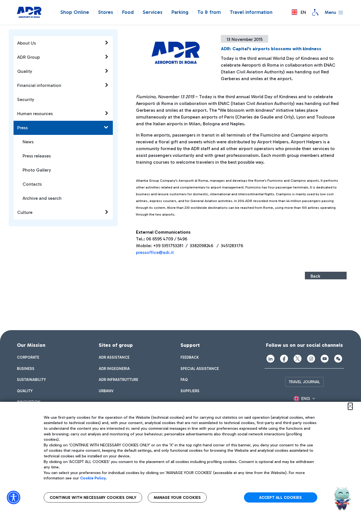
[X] (297, 359)
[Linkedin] (270, 359)
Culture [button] (24, 212)
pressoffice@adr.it (155, 252)
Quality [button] (24, 71)
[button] (299, 12)
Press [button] (22, 127)
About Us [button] (26, 43)
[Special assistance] (315, 12)
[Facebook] (284, 359)
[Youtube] (325, 359)
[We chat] (338, 359)
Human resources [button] (35, 113)
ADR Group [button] (28, 57)
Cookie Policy (93, 478)
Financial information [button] (39, 85)
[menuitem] (28, 357)
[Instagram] (311, 359)
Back (315, 276)
